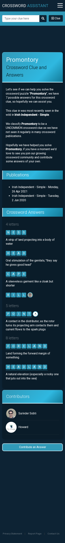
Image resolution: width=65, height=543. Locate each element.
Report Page (35, 533)
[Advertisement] (32, 39)
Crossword (25, 5)
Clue (57, 18)
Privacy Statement (12, 533)
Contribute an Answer (32, 447)
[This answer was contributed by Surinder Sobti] (30, 295)
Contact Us (53, 533)
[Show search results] (43, 18)
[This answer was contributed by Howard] (36, 314)
